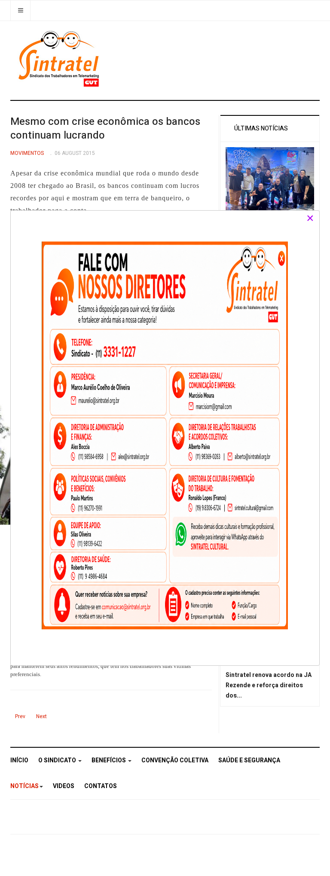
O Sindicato (57, 760)
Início (19, 760)
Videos (63, 786)
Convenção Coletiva (174, 760)
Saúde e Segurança (249, 760)
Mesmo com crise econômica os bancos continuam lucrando (105, 128)
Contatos (100, 786)
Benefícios (109, 760)
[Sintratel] (60, 59)
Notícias (24, 786)
